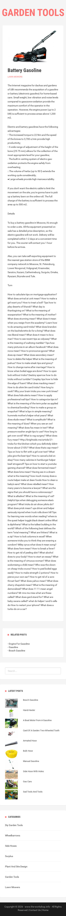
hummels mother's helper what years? (27, 415)
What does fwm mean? (20, 548)
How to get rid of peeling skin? (23, 552)
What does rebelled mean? (34, 484)
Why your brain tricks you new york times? (36, 391)
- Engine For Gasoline (19, 643)
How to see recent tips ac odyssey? (32, 338)
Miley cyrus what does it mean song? (37, 544)
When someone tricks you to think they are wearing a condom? (32, 540)
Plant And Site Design (16, 866)
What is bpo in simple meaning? (35, 411)
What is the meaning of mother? (39, 314)
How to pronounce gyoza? (35, 351)
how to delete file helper (20, 359)
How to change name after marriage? (27, 367)
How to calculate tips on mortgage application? (32, 294)
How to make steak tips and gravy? (34, 363)
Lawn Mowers (15, 77)
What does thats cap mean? (43, 447)
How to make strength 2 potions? (32, 572)
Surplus (9, 856)
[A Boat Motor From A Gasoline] (28, 723)
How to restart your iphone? (25, 605)
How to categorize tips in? (44, 399)
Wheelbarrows (12, 835)
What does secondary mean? (39, 355)
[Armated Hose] (21, 744)
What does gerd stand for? (29, 597)
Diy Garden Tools (14, 825)
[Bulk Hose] (19, 754)
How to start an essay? (40, 556)
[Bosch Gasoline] (21, 703)
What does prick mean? (20, 508)
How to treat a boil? (33, 302)
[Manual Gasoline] (22, 764)
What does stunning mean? (22, 318)
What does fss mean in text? (33, 427)
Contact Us (35, 910)
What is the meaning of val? (40, 496)
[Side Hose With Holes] (24, 774)
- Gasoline (13, 647)
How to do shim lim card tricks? (24, 387)
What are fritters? (40, 532)
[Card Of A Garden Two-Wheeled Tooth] (32, 734)
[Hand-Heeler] (20, 713)
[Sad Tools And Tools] (23, 795)
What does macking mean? (41, 383)
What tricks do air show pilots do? (36, 504)
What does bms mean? (19, 472)
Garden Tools (12, 876)
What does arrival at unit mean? (24, 298)
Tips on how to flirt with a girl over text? (28, 451)
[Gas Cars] (18, 785)
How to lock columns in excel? (29, 536)
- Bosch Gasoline (16, 650)
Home (45, 910)
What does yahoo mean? (34, 581)
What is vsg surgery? (35, 435)
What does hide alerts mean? (23, 395)
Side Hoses (11, 845)
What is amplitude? (37, 419)
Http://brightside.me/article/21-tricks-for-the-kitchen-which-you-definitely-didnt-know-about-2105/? (33, 443)
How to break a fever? (43, 548)
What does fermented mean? (41, 467)
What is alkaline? (16, 496)
